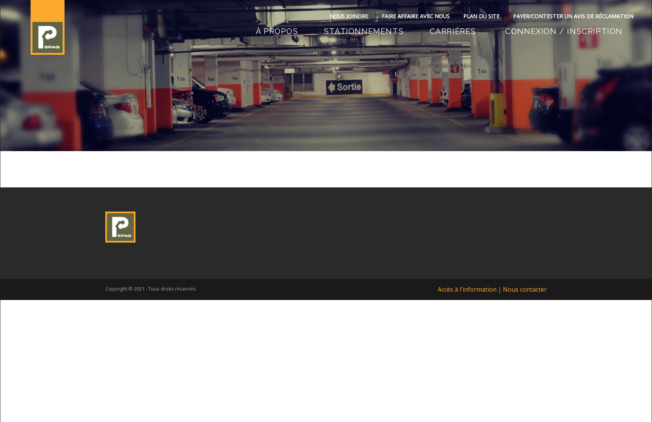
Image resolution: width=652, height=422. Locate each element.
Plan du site (481, 16)
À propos (277, 31)
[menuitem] (277, 31)
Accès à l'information (467, 289)
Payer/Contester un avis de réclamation (573, 16)
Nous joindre (349, 16)
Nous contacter (525, 289)
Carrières (453, 31)
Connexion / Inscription (564, 31)
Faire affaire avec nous (416, 16)
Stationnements (364, 31)
